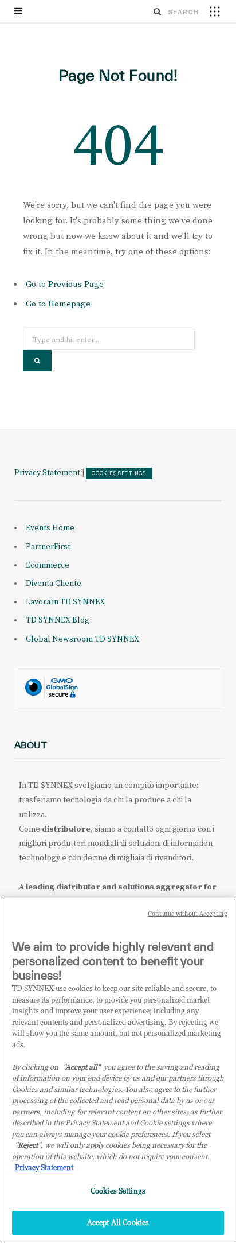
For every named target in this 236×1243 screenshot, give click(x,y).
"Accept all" (81, 1066)
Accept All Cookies (118, 1222)
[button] (215, 11)
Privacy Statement (47, 473)
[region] (118, 1070)
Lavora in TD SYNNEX (65, 602)
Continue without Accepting (187, 914)
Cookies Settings (119, 473)
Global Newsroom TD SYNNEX (82, 639)
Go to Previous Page (65, 284)
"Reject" (28, 1144)
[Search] (158, 11)
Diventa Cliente (53, 583)
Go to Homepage (58, 303)
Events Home (50, 528)
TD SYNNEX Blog (57, 620)
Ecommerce (47, 565)
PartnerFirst (48, 547)
